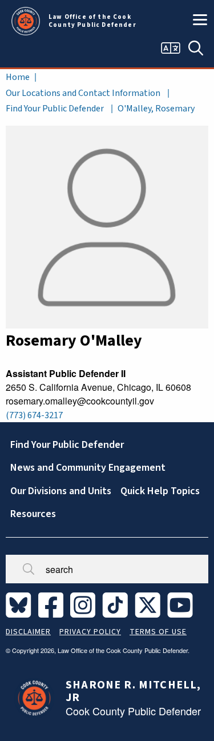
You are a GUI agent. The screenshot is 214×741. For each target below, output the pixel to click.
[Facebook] (53, 604)
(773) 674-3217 (34, 415)
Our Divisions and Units (60, 491)
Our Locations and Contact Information (83, 93)
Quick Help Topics (160, 491)
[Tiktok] (117, 604)
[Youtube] (182, 604)
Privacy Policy (90, 632)
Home (18, 77)
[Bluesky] (21, 604)
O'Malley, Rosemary (156, 108)
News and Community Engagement (87, 467)
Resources (33, 514)
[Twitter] (150, 604)
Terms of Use (158, 632)
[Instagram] (85, 604)
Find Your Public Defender (55, 108)
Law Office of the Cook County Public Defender (92, 21)
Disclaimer (28, 632)
